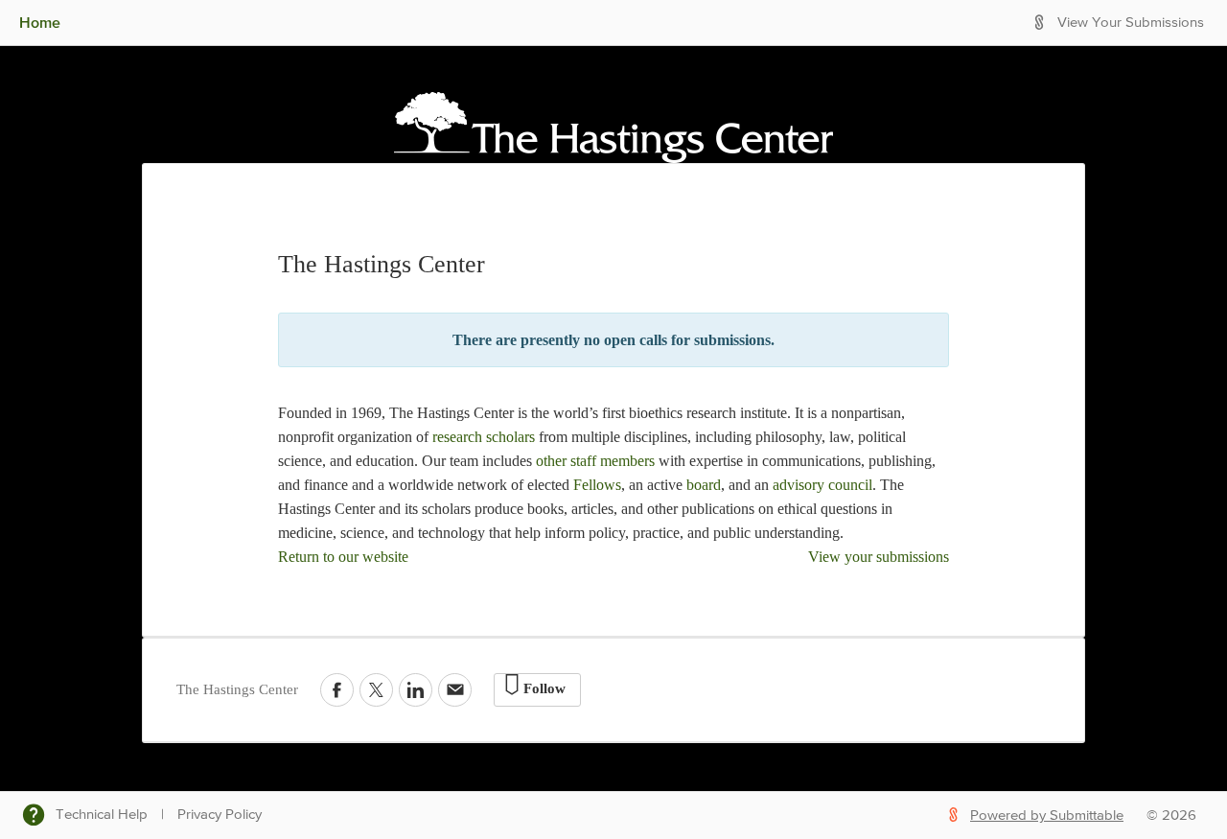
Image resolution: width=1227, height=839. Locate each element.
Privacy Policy (219, 814)
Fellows (597, 485)
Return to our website (343, 556)
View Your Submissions (1130, 22)
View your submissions (878, 556)
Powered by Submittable (1046, 815)
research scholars (483, 437)
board (703, 485)
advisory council (822, 485)
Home (39, 22)
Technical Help (102, 814)
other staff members (593, 461)
